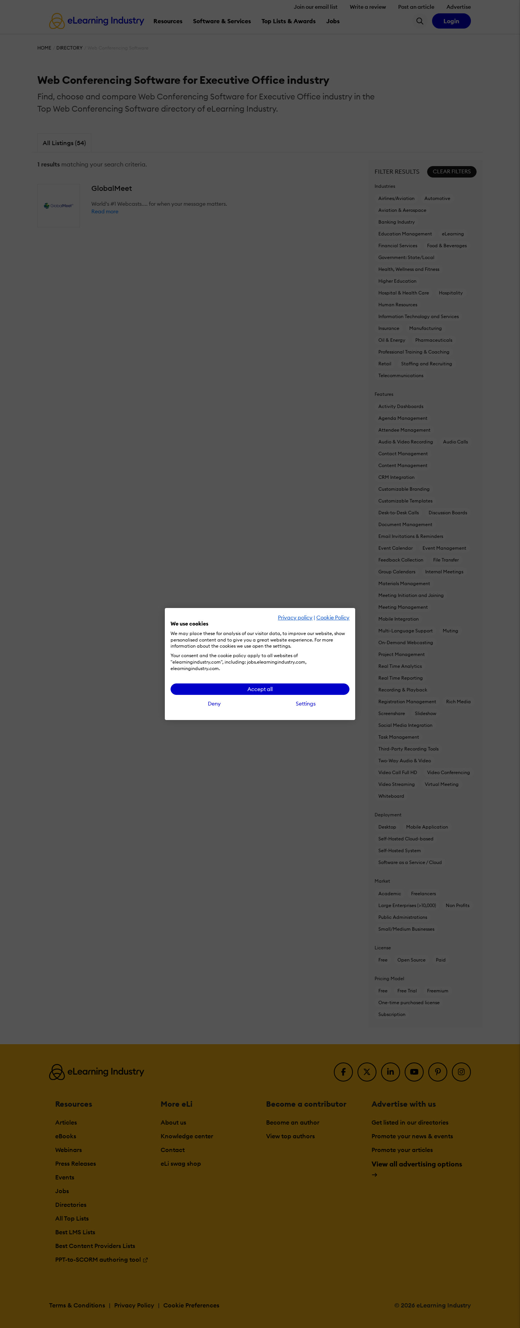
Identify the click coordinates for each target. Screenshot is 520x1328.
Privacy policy (295, 617)
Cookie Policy (332, 617)
